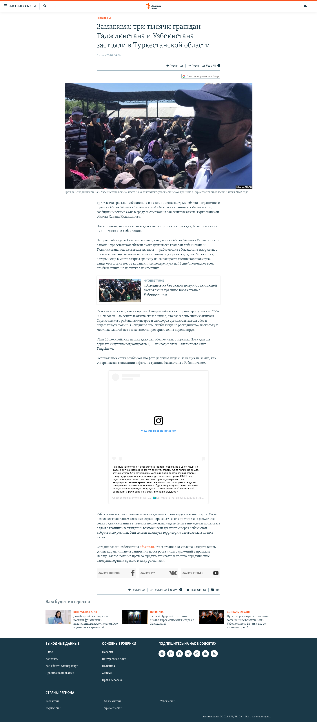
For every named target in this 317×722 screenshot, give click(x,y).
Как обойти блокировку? (61, 666)
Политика (156, 612)
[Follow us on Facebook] (179, 653)
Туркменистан (112, 708)
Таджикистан (112, 701)
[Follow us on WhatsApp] (196, 653)
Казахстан (52, 701)
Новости (104, 18)
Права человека (112, 680)
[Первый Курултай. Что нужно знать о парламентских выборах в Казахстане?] (135, 617)
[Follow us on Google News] (205, 653)
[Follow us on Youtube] (161, 653)
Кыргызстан (53, 708)
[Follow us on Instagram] (170, 653)
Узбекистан (167, 701)
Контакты (51, 659)
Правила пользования (59, 673)
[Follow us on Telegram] (188, 653)
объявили (147, 547)
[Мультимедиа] (305, 6)
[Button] (175, 65)
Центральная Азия (85, 612)
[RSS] (214, 653)
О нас (49, 652)
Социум (107, 673)
